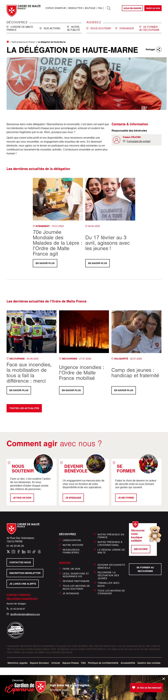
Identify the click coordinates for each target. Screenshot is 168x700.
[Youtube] (29, 551)
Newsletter (75, 8)
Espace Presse (70, 663)
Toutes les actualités (24, 408)
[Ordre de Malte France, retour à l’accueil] (24, 11)
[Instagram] (13, 551)
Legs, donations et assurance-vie (76, 575)
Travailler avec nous (109, 584)
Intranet (55, 663)
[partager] (159, 49)
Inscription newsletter (24, 573)
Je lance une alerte (22, 583)
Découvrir (140, 549)
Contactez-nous (20, 562)
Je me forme (126, 497)
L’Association (72, 540)
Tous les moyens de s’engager (111, 592)
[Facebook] (18, 551)
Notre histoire (73, 544)
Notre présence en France (23, 42)
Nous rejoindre (132, 8)
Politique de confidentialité (103, 663)
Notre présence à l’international (110, 543)
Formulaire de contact (138, 141)
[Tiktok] (34, 551)
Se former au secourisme (145, 569)
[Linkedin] (23, 551)
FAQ (100, 8)
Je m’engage (71, 593)
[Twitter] (8, 551)
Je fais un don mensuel (149, 687)
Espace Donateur (56, 8)
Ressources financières (71, 551)
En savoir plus (44, 263)
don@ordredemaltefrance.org (25, 614)
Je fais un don (22, 497)
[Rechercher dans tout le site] (108, 8)
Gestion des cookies (148, 663)
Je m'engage (73, 497)
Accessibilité (128, 663)
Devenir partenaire (76, 581)
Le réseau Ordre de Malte (111, 551)
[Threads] (39, 551)
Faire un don (153, 8)
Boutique (90, 8)
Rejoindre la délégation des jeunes (108, 575)
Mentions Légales (18, 663)
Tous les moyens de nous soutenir (76, 587)
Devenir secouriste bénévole (111, 566)
